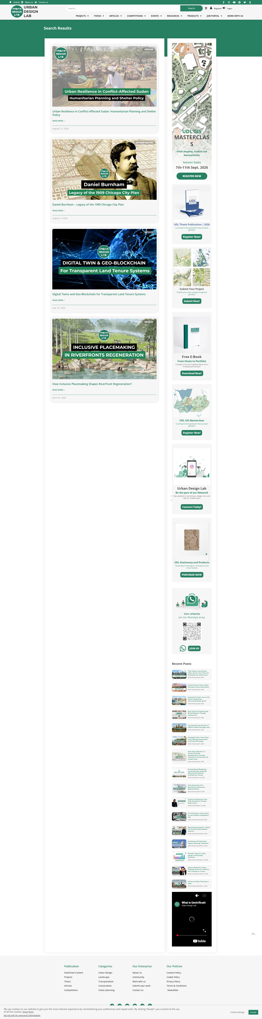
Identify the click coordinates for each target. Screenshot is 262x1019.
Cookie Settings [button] (237, 1012)
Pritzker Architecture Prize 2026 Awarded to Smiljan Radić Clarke (197, 801)
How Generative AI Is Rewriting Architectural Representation (196, 787)
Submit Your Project (192, 289)
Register (217, 8)
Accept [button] (253, 1012)
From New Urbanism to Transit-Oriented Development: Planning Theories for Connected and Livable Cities (198, 755)
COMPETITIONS (135, 15)
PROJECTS (81, 15)
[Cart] (206, 8)
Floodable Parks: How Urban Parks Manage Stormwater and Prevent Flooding (198, 739)
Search (191, 8)
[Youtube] (234, 2)
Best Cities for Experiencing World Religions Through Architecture (198, 713)
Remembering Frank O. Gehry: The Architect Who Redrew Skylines (199, 829)
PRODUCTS (193, 15)
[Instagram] (229, 2)
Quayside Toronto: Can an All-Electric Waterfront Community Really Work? (199, 699)
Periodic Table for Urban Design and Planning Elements (197, 855)
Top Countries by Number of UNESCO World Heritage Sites (199, 726)
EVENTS (155, 15)
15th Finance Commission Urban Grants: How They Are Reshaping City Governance (198, 673)
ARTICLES (114, 15)
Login (229, 8)
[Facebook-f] (223, 2)
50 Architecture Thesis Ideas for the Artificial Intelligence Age (198, 815)
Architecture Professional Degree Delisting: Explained (198, 842)
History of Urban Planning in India (198, 882)
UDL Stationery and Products (191, 562)
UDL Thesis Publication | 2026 (192, 224)
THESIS (97, 15)
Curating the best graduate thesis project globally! (192, 425)
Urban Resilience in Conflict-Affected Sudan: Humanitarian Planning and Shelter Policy (104, 113)
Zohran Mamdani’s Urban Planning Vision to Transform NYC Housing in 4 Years (198, 869)
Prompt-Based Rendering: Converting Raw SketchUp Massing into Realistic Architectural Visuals (197, 772)
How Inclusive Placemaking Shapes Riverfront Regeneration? (92, 384)
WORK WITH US (235, 15)
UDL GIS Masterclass (192, 420)
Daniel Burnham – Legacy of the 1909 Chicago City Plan (88, 204)
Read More (28, 1012)
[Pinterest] (239, 2)
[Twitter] (245, 2)
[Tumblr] (250, 2)
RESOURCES (173, 15)
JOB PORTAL (213, 15)
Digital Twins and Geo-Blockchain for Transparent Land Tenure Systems (99, 294)
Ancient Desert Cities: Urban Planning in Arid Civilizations (198, 686)
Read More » (58, 121)
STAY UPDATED (192, 613)
